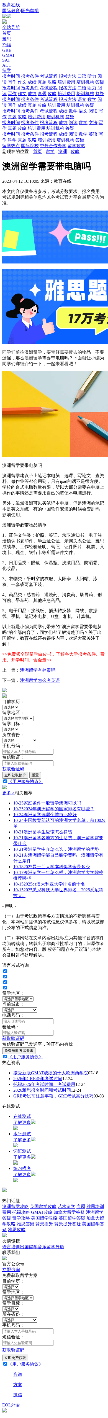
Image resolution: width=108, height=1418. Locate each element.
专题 (80, 1206)
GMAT (8, 55)
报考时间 (11, 76)
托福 (6, 44)
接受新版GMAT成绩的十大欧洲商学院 (50, 1072)
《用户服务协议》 (25, 781)
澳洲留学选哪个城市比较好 (45, 814)
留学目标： (13, 723)
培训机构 (85, 82)
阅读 (93, 111)
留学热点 (11, 145)
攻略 (52, 82)
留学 (6, 70)
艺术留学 (66, 1206)
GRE (6, 50)
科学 (12, 140)
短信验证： (13, 757)
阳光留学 (30, 10)
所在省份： (13, 734)
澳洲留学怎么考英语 (40, 680)
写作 (12, 82)
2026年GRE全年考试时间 (37, 1078)
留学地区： (13, 712)
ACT (6, 65)
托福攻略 (21, 1212)
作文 (22, 82)
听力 (92, 76)
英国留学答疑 (72, 1218)
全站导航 (11, 27)
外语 (59, 1246)
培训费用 (66, 82)
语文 (82, 99)
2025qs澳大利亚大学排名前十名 (49, 884)
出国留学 (29, 1246)
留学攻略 (76, 145)
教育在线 (11, 4)
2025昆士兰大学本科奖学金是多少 (51, 866)
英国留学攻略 (43, 1206)
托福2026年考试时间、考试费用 (44, 1084)
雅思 (6, 39)
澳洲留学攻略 (15, 1206)
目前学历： (13, 701)
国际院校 (30, 145)
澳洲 (62, 151)
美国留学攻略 (44, 1218)
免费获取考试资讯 (18, 1050)
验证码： (11, 1026)
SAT (6, 60)
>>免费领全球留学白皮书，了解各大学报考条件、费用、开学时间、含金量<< (53, 657)
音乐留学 (46, 1246)
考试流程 (49, 76)
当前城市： (13, 1004)
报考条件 (30, 76)
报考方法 (67, 76)
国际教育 (11, 10)
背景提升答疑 (67, 1223)
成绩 (32, 82)
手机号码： (13, 745)
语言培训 (11, 1246)
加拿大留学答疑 (69, 1212)
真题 (42, 82)
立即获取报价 (15, 775)
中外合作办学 (53, 145)
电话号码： (13, 1015)
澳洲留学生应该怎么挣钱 (42, 832)
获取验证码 (13, 768)
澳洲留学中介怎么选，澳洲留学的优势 (56, 849)
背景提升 (44, 1223)
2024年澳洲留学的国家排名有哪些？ (53, 808)
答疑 (99, 82)
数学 (92, 99)
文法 (93, 122)
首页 (6, 33)
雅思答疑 (25, 1223)
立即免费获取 (15, 1358)
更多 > (8, 792)
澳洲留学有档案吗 (37, 670)
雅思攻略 (16, 1229)
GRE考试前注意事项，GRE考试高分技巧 (53, 1096)
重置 (35, 775)
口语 (82, 76)
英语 (93, 134)
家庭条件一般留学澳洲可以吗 (47, 803)
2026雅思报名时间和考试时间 (42, 1090)
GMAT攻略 (42, 1212)
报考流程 (49, 122)
